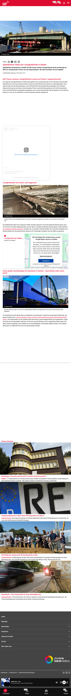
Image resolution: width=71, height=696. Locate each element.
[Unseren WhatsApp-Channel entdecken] (64, 673)
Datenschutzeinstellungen (27, 672)
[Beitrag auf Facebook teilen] (12, 62)
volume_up (56, 682)
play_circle (64, 682)
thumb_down (61, 682)
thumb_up (67, 682)
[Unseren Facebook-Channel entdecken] (66, 673)
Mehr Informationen (46, 256)
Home (3, 616)
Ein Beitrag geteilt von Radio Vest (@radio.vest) (26, 177)
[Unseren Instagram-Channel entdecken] (69, 673)
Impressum (4, 672)
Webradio (4, 621)
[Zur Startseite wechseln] (5, 3)
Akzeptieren (46, 260)
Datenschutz (13, 672)
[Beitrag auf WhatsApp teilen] (9, 62)
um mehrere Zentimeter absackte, (13, 229)
